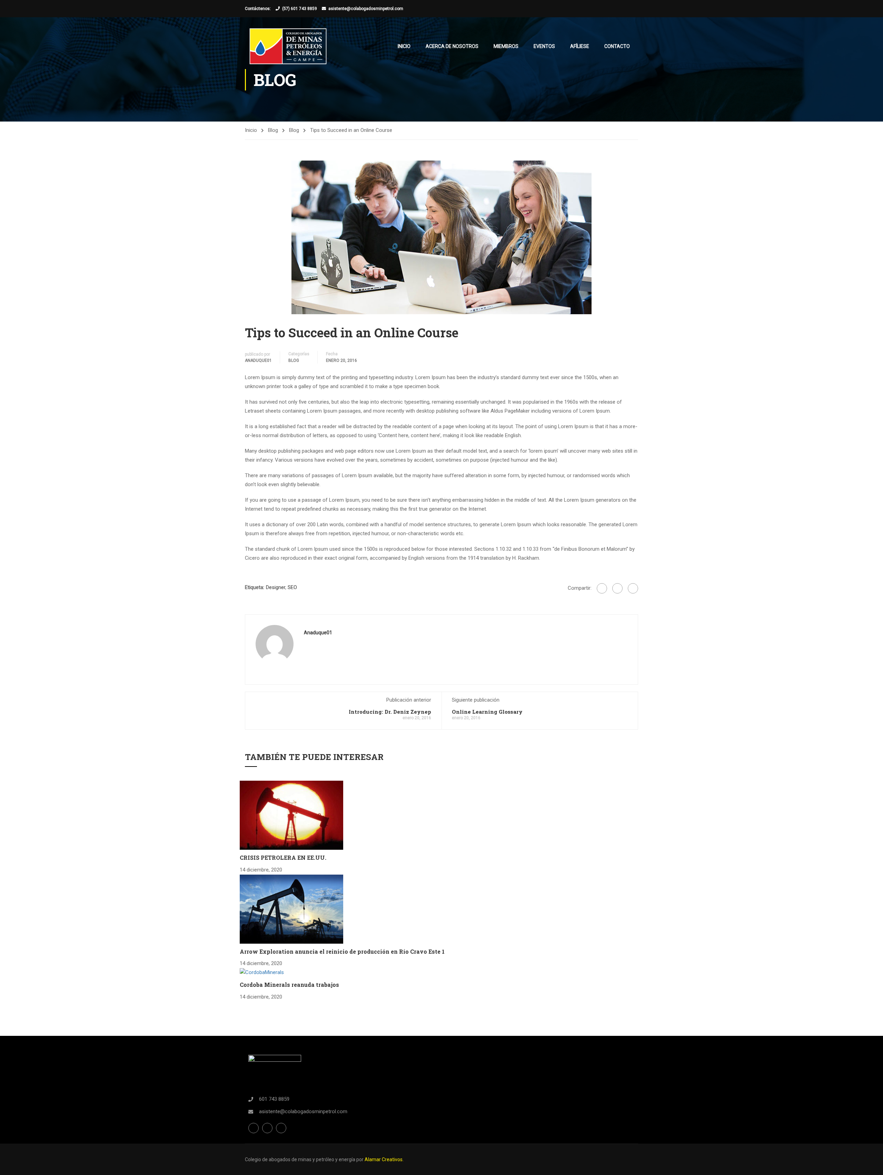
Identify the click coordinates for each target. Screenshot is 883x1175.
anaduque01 (258, 360)
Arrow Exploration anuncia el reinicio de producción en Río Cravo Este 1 (342, 951)
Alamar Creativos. (384, 1159)
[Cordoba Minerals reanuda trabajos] (262, 972)
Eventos (544, 46)
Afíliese (579, 46)
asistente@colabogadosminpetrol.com (365, 8)
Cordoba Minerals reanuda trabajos (289, 984)
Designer (275, 587)
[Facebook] (602, 588)
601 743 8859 (274, 1099)
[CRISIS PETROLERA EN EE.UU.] (291, 815)
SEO (292, 587)
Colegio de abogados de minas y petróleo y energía (300, 1159)
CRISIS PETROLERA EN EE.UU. (283, 857)
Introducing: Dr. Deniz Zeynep (390, 711)
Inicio (404, 46)
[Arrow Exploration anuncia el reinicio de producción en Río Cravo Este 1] (291, 908)
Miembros (506, 46)
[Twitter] (617, 588)
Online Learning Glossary (487, 711)
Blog (273, 130)
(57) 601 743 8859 (299, 8)
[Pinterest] (633, 588)
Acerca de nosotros (452, 46)
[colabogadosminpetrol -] (288, 46)
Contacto (617, 46)
